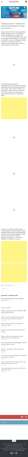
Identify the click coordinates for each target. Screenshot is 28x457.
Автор (2, 285)
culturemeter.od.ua (19, 450)
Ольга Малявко (8, 285)
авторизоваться (5, 300)
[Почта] (22, 417)
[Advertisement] (14, 108)
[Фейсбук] (24, 417)
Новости (4, 288)
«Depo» (3, 36)
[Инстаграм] (26, 417)
